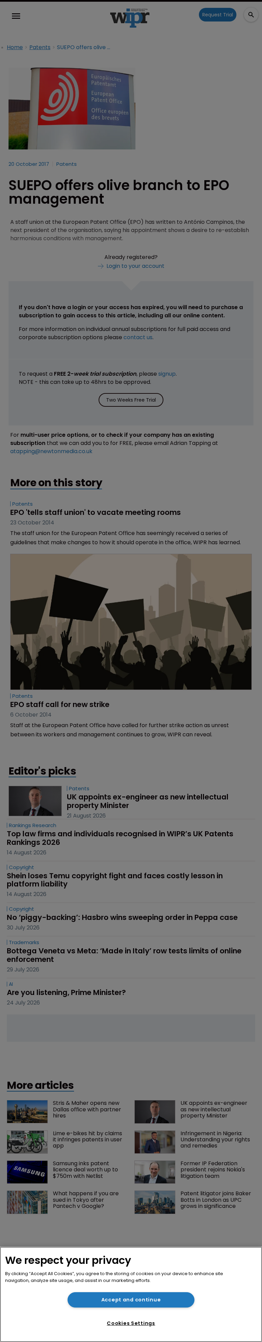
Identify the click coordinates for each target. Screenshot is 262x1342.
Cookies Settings (131, 1323)
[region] (131, 1294)
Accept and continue (131, 1299)
